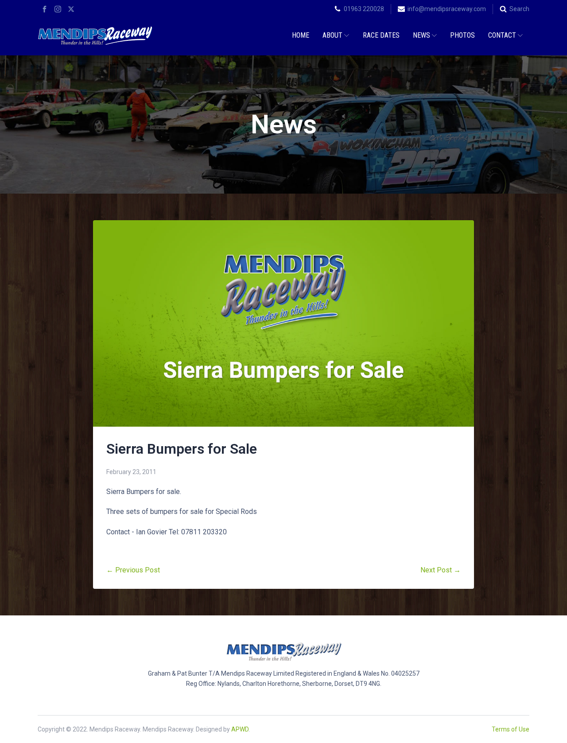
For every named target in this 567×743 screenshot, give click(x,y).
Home (300, 35)
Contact (502, 35)
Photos (462, 35)
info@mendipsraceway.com (447, 8)
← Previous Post (133, 570)
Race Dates (381, 35)
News (421, 35)
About (332, 35)
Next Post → (440, 570)
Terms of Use (510, 729)
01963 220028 (364, 8)
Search (519, 8)
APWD (240, 729)
